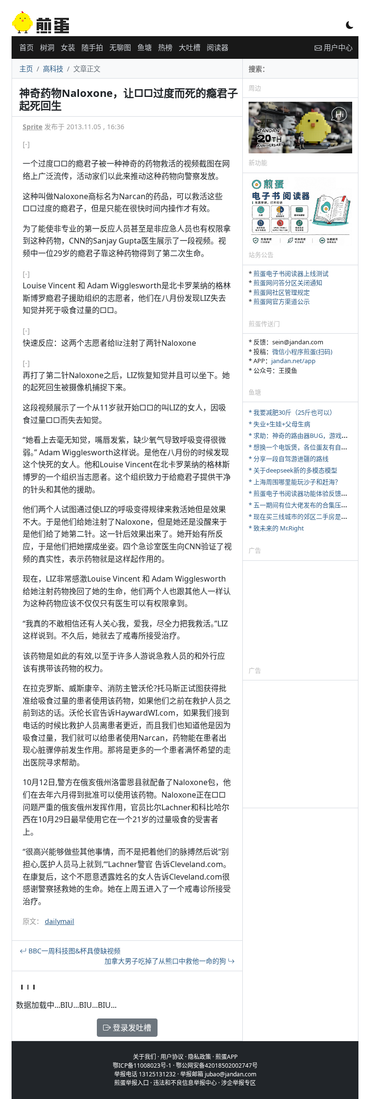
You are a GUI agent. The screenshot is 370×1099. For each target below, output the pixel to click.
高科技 (53, 68)
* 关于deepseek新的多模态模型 (293, 470)
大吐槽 (189, 47)
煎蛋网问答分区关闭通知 (287, 282)
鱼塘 (144, 47)
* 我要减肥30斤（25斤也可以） (292, 412)
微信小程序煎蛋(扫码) (302, 351)
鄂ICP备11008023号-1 (142, 1065)
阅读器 (217, 47)
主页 (26, 68)
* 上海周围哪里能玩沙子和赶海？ (295, 481)
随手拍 (92, 47)
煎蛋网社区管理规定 (281, 292)
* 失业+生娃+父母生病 (279, 424)
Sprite (32, 126)
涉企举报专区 (238, 1083)
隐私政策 (199, 1057)
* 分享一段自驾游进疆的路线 (289, 458)
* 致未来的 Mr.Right (276, 528)
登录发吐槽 (131, 1027)
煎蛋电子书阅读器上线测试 (291, 273)
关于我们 (144, 1057)
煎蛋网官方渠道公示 (281, 301)
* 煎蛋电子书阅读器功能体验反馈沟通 (301, 493)
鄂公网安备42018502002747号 (217, 1065)
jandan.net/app (293, 360)
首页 (26, 47)
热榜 (165, 47)
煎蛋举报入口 (131, 1083)
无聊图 (120, 47)
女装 (68, 47)
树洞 (47, 47)
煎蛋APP (226, 1057)
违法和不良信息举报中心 (185, 1083)
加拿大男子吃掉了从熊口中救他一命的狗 (166, 960)
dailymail (59, 921)
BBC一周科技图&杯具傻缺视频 (73, 950)
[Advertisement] (300, 613)
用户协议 (172, 1057)
